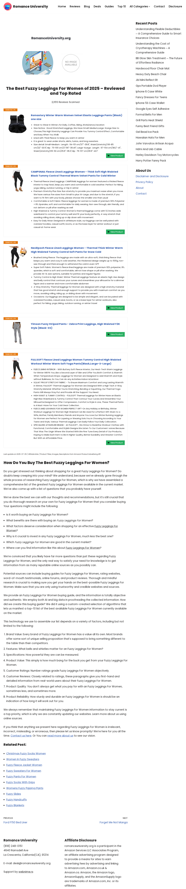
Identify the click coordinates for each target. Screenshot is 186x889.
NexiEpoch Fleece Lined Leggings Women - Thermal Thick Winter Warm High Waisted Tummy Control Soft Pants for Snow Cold (77, 250)
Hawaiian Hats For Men (150, 137)
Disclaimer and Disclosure (152, 176)
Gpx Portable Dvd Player (151, 86)
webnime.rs (26, 872)
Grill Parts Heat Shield (149, 120)
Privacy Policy (144, 182)
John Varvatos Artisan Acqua (154, 143)
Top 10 (122, 6)
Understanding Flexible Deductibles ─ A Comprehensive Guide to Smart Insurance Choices (158, 33)
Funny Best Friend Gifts (150, 126)
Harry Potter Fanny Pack (151, 160)
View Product (117, 155)
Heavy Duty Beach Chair (151, 74)
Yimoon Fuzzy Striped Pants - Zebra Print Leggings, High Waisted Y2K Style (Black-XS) (75, 326)
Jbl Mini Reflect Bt (147, 80)
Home (62, 6)
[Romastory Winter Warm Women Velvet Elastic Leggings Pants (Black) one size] (17, 124)
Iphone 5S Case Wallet (150, 103)
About (140, 188)
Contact (159, 6)
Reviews (75, 6)
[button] (149, 6)
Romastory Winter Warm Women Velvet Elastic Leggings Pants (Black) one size (76, 117)
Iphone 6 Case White (149, 91)
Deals (97, 6)
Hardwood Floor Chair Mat (153, 68)
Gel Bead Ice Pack (147, 132)
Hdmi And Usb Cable (149, 149)
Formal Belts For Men (149, 114)
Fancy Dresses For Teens (151, 97)
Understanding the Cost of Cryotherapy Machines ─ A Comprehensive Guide (153, 48)
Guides (109, 6)
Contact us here (21, 736)
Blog (87, 6)
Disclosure (175, 6)
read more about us (60, 736)
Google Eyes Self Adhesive (152, 109)
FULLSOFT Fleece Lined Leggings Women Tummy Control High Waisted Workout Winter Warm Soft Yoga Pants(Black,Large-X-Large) (76, 361)
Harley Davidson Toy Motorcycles (157, 155)
